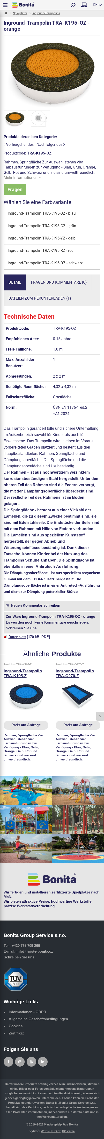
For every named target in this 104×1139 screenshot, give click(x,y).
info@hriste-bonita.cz (34, 951)
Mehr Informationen (20, 177)
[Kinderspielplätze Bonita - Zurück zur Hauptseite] (23, 4)
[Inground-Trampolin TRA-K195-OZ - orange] (15, 118)
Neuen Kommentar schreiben (35, 605)
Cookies (15, 1026)
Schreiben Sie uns (19, 957)
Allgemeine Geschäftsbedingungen (38, 1019)
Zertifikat (16, 1033)
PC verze (68, 1131)
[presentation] (4, 716)
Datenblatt (17, 637)
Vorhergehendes (19, 144)
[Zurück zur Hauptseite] (5, 13)
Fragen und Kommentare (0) (59, 282)
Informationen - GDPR (27, 1012)
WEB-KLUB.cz (51, 1131)
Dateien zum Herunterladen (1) (39, 298)
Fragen (14, 189)
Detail (14, 282)
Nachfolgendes (50, 144)
